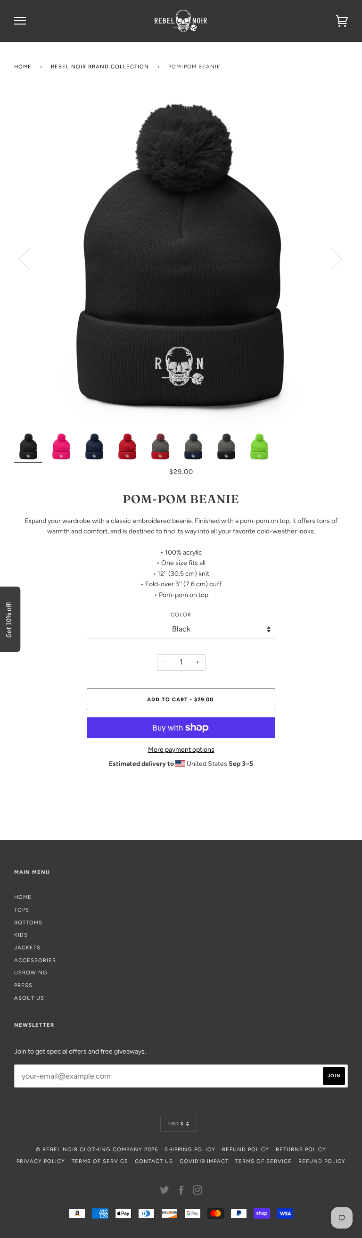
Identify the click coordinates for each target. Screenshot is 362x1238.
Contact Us (154, 1161)
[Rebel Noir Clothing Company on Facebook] (181, 1191)
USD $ (176, 1124)
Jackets (27, 947)
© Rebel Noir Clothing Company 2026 (97, 1149)
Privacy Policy (40, 1161)
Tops (21, 909)
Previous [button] (30, 258)
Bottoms (28, 922)
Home (23, 66)
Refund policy (322, 1161)
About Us (29, 998)
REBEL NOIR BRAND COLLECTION (100, 66)
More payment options (181, 750)
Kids (21, 934)
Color (181, 614)
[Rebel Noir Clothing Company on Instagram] (198, 1191)
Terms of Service (100, 1161)
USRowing (31, 972)
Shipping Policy (190, 1149)
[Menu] (20, 21)
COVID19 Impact (204, 1161)
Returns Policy (301, 1149)
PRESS (23, 985)
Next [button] (330, 258)
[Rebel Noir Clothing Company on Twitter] (165, 1191)
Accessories (35, 960)
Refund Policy (245, 1149)
